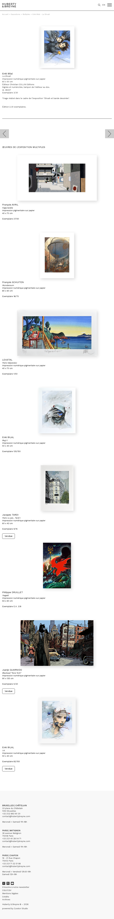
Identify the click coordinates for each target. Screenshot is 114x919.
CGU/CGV (6, 890)
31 (20, 777)
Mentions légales (10, 893)
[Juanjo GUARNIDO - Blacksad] (57, 643)
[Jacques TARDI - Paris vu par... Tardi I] (57, 488)
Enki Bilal (7, 73)
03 (11, 777)
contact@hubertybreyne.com (16, 816)
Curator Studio (21, 908)
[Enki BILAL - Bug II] (57, 410)
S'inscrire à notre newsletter (15, 887)
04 (13, 777)
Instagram (8, 883)
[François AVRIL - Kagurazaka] (57, 178)
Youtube (12, 883)
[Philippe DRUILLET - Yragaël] (57, 565)
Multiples (26, 14)
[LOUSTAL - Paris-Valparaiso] (57, 333)
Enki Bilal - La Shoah (41, 14)
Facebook (3, 883)
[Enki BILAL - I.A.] (57, 720)
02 (8, 777)
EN (103, 5)
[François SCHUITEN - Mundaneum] (57, 255)
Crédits (5, 897)
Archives (6, 899)
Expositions (15, 14)
